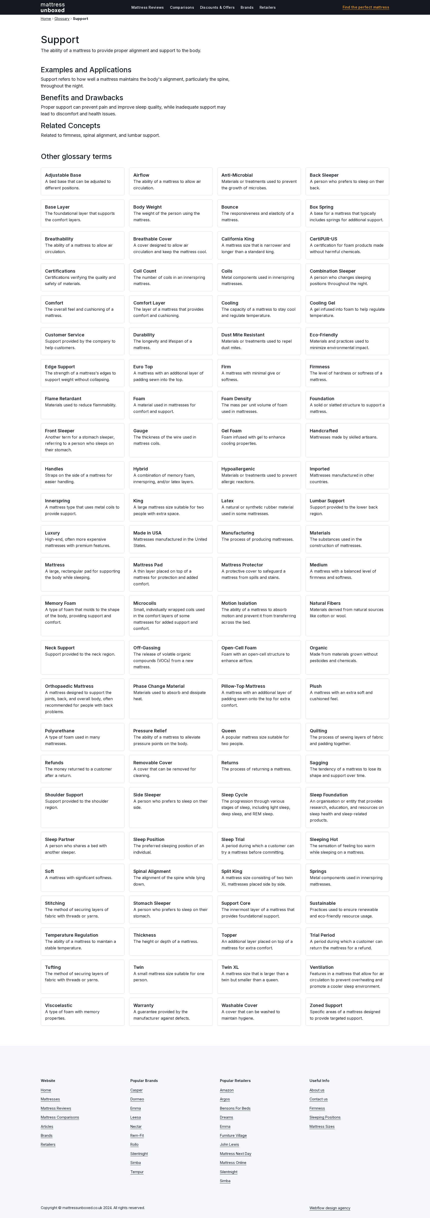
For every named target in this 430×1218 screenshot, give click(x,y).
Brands (247, 7)
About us (317, 1090)
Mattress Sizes (322, 1126)
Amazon (227, 1090)
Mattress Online (233, 1162)
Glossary (61, 18)
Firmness (317, 1108)
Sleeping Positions (325, 1117)
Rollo (134, 1144)
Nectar (136, 1126)
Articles (47, 1126)
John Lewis (229, 1144)
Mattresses (50, 1099)
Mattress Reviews (147, 7)
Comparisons (182, 7)
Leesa (135, 1117)
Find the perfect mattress (366, 7)
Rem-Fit (137, 1135)
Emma (135, 1108)
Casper (136, 1090)
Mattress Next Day (235, 1153)
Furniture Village (233, 1135)
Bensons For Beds (235, 1108)
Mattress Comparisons (60, 1117)
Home (46, 18)
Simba (135, 1162)
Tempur (137, 1172)
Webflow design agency (330, 1208)
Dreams (226, 1117)
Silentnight (139, 1153)
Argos (225, 1099)
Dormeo (137, 1099)
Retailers (268, 7)
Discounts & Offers (217, 7)
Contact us (319, 1099)
